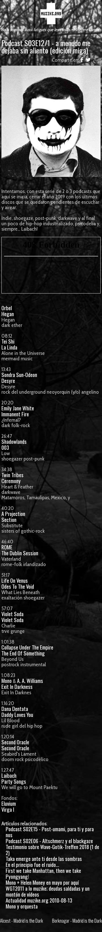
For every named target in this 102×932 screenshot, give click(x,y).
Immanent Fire (15, 414)
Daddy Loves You (17, 714)
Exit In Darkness (17, 686)
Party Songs (13, 781)
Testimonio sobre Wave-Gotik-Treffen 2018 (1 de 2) (52, 849)
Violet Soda (12, 614)
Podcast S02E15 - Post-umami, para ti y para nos (50, 832)
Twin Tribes (12, 475)
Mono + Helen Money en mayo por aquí (42, 882)
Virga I (7, 809)
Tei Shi (7, 341)
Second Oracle (15, 742)
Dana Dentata (14, 708)
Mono (6, 680)
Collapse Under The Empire (27, 647)
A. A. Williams (30, 680)
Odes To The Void (17, 586)
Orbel (6, 308)
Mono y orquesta (22, 906)
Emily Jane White (17, 408)
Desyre (8, 380)
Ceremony (11, 481)
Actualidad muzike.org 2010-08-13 (39, 900)
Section (8, 519)
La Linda (9, 347)
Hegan (7, 314)
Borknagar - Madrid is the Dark (77, 920)
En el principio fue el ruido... (32, 864)
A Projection (13, 513)
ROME (6, 547)
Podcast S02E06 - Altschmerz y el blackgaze (49, 841)
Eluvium (8, 803)
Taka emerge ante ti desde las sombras (44, 858)
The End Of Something (23, 653)
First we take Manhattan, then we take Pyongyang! (43, 873)
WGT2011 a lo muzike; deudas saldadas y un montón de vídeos (48, 891)
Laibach (8, 775)
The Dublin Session (19, 553)
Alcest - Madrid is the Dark (21, 920)
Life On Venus (14, 580)
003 (5, 447)
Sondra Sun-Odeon (19, 374)
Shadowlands (14, 441)
